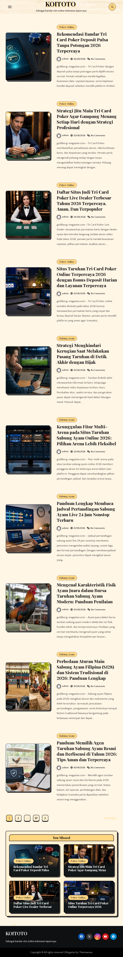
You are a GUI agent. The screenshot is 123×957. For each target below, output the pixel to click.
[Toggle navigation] (9, 7)
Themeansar (85, 952)
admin (65, 59)
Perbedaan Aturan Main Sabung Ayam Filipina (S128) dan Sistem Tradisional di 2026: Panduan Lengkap (85, 669)
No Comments (98, 59)
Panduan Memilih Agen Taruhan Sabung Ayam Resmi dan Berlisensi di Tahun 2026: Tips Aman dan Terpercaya (87, 751)
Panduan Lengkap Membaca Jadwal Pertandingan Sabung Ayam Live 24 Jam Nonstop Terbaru (86, 511)
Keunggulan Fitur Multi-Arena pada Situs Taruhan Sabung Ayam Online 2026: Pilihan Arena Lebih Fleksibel (86, 435)
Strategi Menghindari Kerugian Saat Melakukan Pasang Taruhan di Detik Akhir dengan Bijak (83, 353)
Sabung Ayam (66, 338)
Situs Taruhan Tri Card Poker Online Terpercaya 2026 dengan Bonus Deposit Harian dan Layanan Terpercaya (87, 277)
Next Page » (110, 817)
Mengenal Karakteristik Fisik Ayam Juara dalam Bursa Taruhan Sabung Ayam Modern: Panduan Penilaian (86, 593)
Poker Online (66, 27)
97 (36, 818)
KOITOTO (16, 933)
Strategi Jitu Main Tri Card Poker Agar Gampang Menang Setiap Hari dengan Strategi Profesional (87, 119)
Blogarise (70, 952)
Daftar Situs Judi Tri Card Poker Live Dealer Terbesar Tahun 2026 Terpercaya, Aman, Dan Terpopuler (84, 200)
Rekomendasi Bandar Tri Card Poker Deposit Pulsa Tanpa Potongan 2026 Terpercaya (82, 42)
